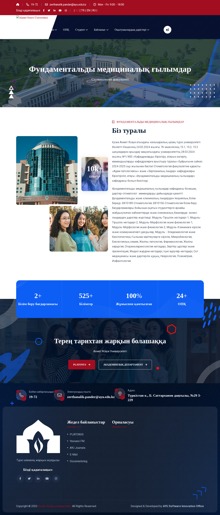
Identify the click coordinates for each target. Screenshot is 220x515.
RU (94, 10)
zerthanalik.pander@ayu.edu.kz (68, 4)
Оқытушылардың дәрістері (130, 29)
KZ (77, 10)
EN (89, 10)
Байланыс (100, 29)
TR (83, 10)
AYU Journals (77, 447)
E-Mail (74, 454)
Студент (80, 29)
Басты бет (22, 29)
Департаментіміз (44, 29)
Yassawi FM (77, 441)
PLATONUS (80, 364)
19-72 (34, 4)
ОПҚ (66, 29)
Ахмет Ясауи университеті (55, 506)
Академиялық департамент (123, 364)
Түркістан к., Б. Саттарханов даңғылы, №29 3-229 (164, 398)
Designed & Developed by (167, 506)
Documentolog (78, 461)
